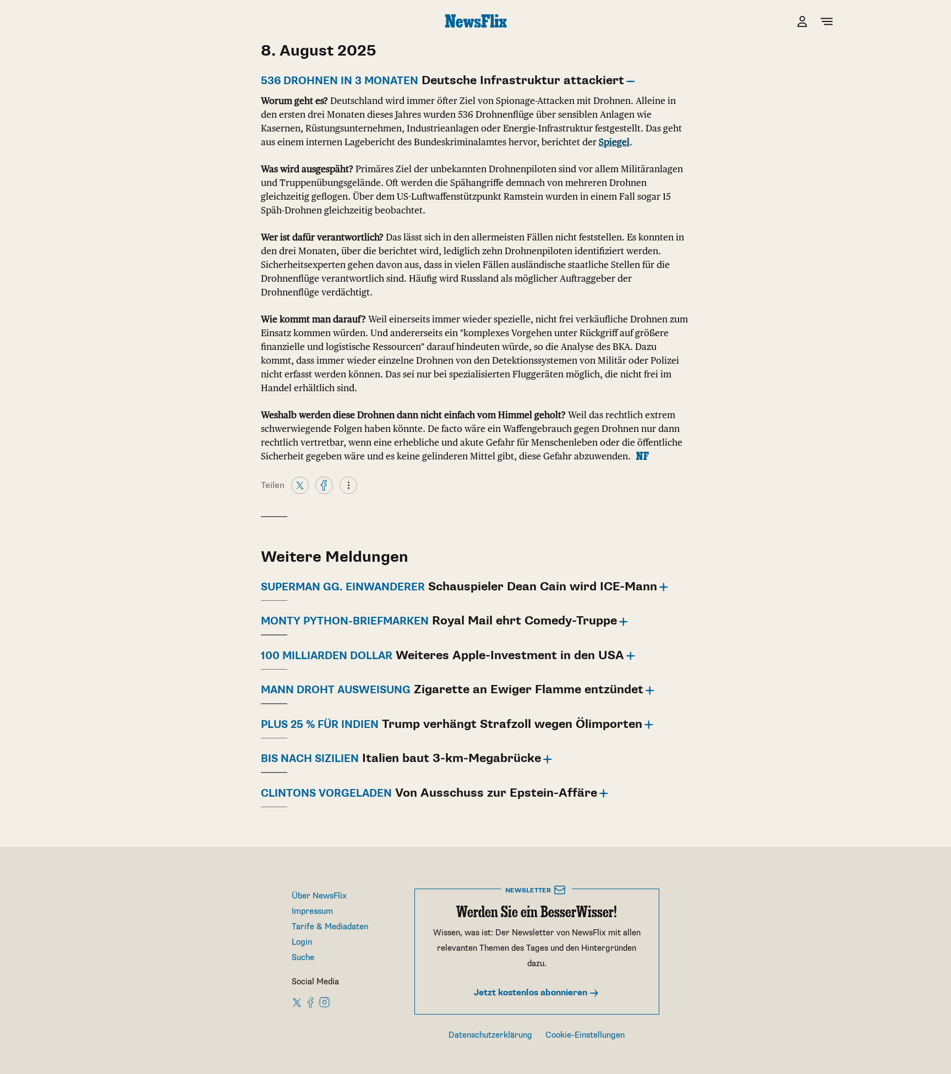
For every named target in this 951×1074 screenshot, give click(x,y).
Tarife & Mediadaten (330, 927)
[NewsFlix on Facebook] (311, 1002)
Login (302, 942)
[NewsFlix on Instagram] (324, 1002)
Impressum (312, 911)
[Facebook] (324, 484)
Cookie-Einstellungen (585, 1035)
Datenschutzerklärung (490, 1035)
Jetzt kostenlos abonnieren (531, 993)
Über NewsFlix (319, 896)
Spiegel (614, 141)
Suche (303, 957)
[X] (300, 484)
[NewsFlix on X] (297, 1002)
